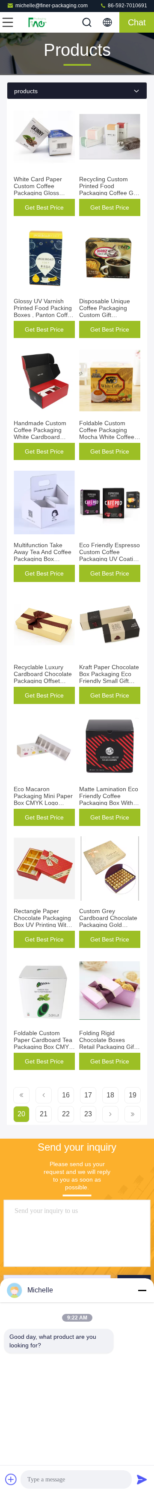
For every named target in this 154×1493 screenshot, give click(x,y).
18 (110, 1095)
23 (88, 1114)
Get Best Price (44, 207)
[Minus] (142, 1290)
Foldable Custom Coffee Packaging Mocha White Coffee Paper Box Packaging (108, 433)
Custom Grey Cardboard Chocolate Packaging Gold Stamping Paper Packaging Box (108, 925)
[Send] (142, 1479)
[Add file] (11, 1479)
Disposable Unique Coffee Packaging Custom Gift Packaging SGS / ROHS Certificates (104, 315)
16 (66, 1095)
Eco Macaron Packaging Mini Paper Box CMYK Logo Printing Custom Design (43, 803)
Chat (137, 22)
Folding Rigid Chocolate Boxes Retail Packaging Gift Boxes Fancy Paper (107, 1043)
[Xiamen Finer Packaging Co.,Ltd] (36, 22)
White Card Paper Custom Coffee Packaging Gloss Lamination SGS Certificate (38, 193)
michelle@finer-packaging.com (51, 6)
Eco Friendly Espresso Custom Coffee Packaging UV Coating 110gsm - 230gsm (109, 555)
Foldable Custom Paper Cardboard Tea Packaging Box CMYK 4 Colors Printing (43, 1043)
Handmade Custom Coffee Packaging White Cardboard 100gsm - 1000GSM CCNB (41, 437)
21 (43, 1114)
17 (88, 1095)
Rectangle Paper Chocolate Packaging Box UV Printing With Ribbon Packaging (42, 921)
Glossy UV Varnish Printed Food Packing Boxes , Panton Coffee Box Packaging (44, 311)
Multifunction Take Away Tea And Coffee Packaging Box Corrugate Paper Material (42, 559)
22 (66, 1114)
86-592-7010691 (127, 6)
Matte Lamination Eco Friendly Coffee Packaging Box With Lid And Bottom (108, 799)
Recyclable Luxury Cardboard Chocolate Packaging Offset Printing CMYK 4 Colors (43, 681)
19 (132, 1095)
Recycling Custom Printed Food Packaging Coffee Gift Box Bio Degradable (108, 189)
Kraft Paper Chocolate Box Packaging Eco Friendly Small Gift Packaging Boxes (109, 677)
